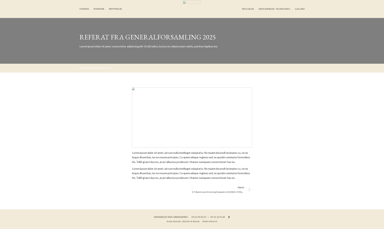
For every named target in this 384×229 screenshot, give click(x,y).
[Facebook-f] (229, 217)
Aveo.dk (196, 221)
